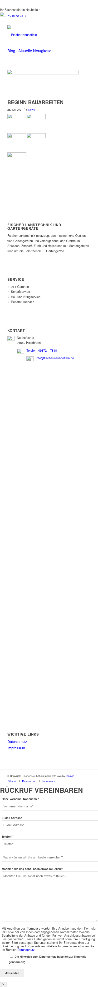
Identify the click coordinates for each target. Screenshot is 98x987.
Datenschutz (17, 741)
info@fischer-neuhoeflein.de (55, 358)
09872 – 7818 (47, 350)
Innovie (70, 776)
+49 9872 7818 (16, 15)
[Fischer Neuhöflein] (40, 34)
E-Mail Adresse (12, 818)
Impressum (16, 747)
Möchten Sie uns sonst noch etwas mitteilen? (32, 869)
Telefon (7, 837)
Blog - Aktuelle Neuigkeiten (30, 50)
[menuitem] (12, 781)
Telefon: (32, 350)
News (31, 109)
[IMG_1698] (43, 83)
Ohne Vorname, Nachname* (20, 799)
